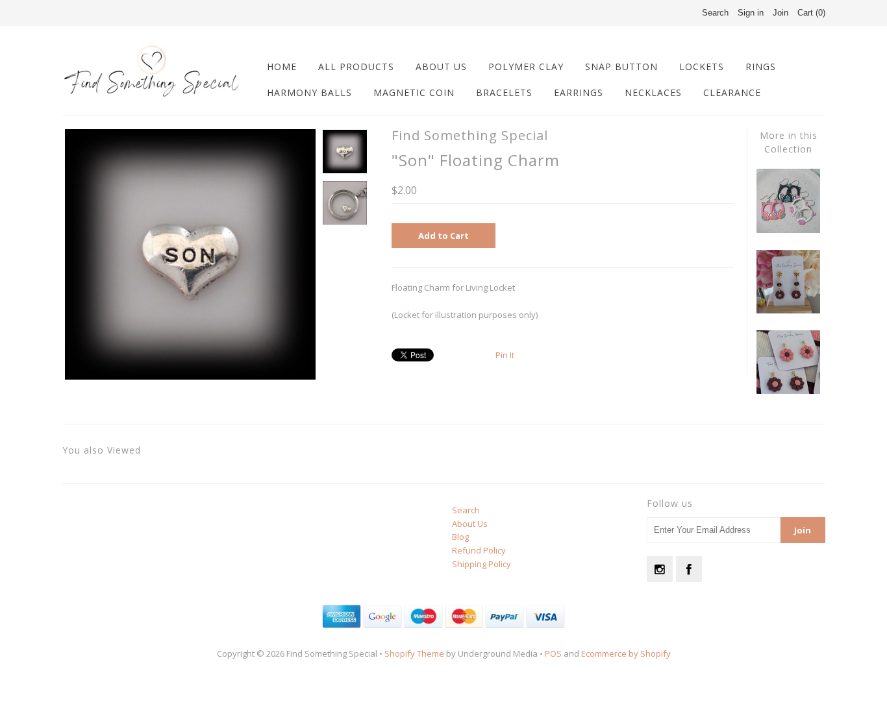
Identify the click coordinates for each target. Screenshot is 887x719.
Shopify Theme (414, 653)
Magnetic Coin (414, 92)
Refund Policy (479, 550)
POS (553, 653)
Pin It (504, 355)
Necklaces (653, 92)
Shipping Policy (481, 564)
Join (780, 13)
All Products (356, 66)
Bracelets (504, 92)
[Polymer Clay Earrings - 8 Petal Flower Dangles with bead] (788, 310)
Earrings (578, 92)
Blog (460, 536)
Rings (760, 66)
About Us (441, 66)
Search (466, 510)
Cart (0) (811, 13)
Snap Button (621, 66)
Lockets (701, 66)
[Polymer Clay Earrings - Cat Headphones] (788, 230)
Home (282, 66)
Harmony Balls (309, 92)
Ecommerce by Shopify (626, 653)
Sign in (751, 13)
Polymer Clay (526, 66)
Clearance (732, 92)
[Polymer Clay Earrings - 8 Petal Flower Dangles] (788, 390)
